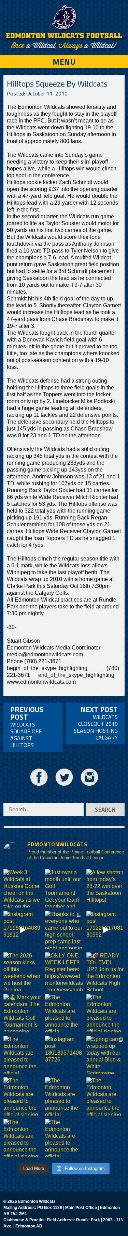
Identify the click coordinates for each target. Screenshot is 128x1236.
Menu (64, 61)
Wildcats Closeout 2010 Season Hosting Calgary (96, 723)
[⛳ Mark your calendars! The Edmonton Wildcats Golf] (22, 1013)
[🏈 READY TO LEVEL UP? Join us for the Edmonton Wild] (105, 971)
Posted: (37, 93)
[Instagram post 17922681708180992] (105, 930)
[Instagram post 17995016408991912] (22, 930)
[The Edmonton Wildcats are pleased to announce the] (64, 1013)
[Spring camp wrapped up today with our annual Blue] (105, 1055)
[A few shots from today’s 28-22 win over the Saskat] (105, 888)
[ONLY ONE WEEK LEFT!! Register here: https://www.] (64, 971)
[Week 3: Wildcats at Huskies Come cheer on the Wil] (22, 888)
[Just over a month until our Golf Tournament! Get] (64, 888)
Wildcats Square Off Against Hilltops (26, 726)
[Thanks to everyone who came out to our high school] (64, 930)
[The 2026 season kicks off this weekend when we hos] (22, 971)
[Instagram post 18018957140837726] (64, 1055)
